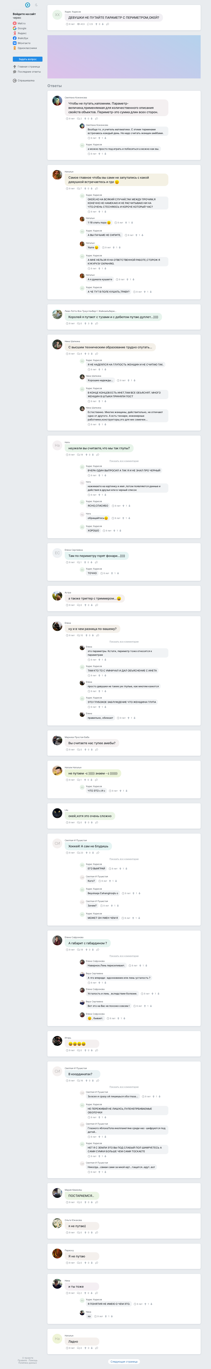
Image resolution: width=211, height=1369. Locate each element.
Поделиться (107, 23)
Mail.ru (21, 23)
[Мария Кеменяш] (58, 1193)
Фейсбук (23, 38)
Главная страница (29, 66)
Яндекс (22, 33)
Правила (22, 1360)
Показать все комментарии (124, 461)
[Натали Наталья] (58, 771)
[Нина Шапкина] (58, 344)
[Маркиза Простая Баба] (58, 740)
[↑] (96, 24)
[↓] (102, 24)
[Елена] (58, 626)
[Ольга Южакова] (58, 1223)
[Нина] (58, 1284)
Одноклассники (27, 48)
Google (22, 28)
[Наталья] (58, 175)
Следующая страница (124, 1361)
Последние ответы (29, 71)
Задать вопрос (28, 59)
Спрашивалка (26, 80)
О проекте (27, 1357)
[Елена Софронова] (58, 940)
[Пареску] (58, 1253)
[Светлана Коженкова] (58, 101)
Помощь (33, 1360)
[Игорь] (58, 1041)
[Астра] (58, 596)
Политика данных (27, 1362)
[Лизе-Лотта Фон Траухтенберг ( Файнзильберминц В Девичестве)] (58, 314)
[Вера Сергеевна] (83, 974)
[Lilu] (58, 813)
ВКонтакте (24, 43)
